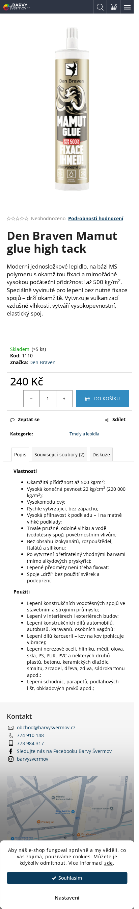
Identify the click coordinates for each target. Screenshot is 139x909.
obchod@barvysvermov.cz (46, 727)
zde (108, 863)
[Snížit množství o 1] (32, 398)
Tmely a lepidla (84, 434)
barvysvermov (32, 759)
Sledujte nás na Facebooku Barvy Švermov (64, 751)
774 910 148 (30, 735)
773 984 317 (30, 743)
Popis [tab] (20, 454)
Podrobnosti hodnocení (95, 218)
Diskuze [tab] (101, 454)
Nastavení (67, 897)
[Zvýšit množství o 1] (64, 398)
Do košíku (107, 398)
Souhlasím (70, 878)
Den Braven (42, 362)
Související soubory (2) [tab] (59, 454)
